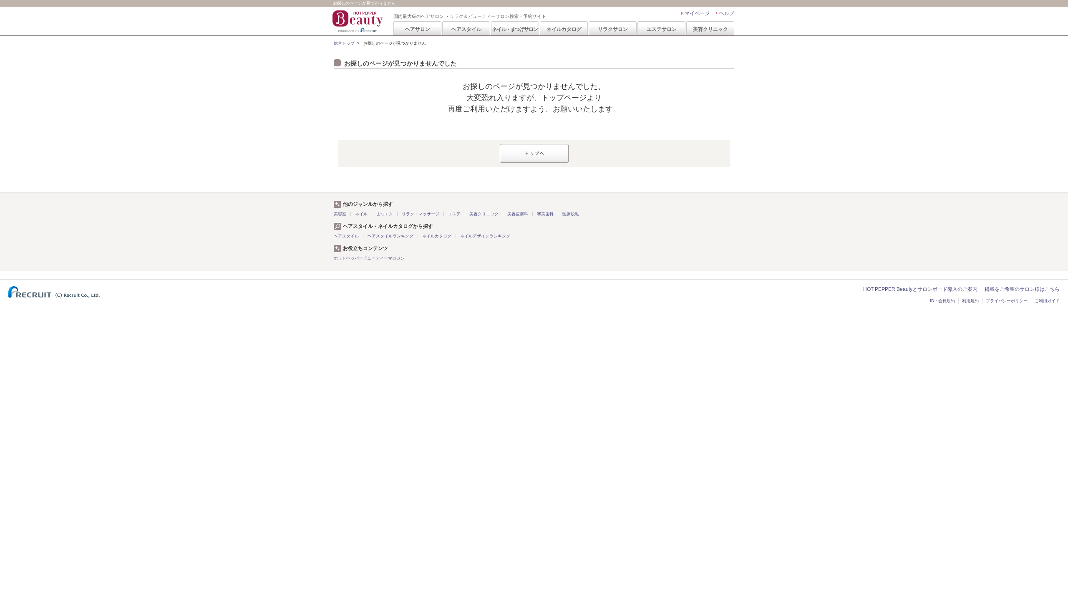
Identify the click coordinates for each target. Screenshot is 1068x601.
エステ (454, 214)
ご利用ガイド (1047, 300)
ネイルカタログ (564, 29)
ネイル (361, 214)
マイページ (697, 13)
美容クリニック (710, 29)
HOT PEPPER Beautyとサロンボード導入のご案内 (920, 289)
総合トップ (344, 43)
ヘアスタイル (466, 29)
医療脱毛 (570, 214)
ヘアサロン (417, 29)
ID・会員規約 (942, 300)
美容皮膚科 (517, 214)
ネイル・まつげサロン (514, 29)
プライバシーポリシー (1007, 300)
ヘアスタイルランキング (390, 236)
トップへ (534, 153)
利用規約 (970, 300)
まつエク (384, 214)
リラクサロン (613, 29)
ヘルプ (726, 13)
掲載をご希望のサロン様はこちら (1022, 289)
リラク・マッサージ (420, 214)
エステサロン (662, 29)
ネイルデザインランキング (485, 236)
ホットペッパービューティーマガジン (369, 258)
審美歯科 (545, 214)
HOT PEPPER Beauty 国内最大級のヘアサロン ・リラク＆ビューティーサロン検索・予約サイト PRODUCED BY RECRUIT (358, 21)
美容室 (340, 214)
